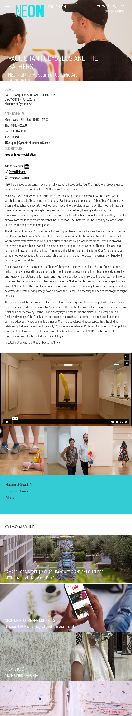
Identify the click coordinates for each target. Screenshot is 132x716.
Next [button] (123, 446)
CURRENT (109, 11)
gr (122, 6)
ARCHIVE (119, 11)
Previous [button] (7, 446)
